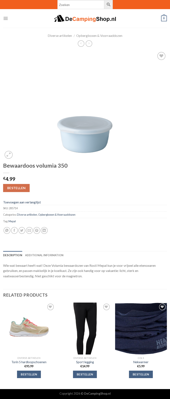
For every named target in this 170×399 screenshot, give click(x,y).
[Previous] (3, 345)
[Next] (167, 345)
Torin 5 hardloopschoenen (28, 362)
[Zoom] (9, 155)
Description (12, 255)
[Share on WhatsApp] (7, 230)
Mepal (12, 221)
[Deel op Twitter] (21, 230)
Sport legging (85, 362)
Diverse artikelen (60, 35)
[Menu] (5, 18)
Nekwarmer (141, 362)
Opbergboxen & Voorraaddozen (99, 35)
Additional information (44, 255)
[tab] (12, 255)
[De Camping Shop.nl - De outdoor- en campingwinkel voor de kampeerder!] (85, 18)
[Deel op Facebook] (14, 230)
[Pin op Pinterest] (36, 230)
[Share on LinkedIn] (44, 230)
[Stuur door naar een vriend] (29, 230)
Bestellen (16, 188)
